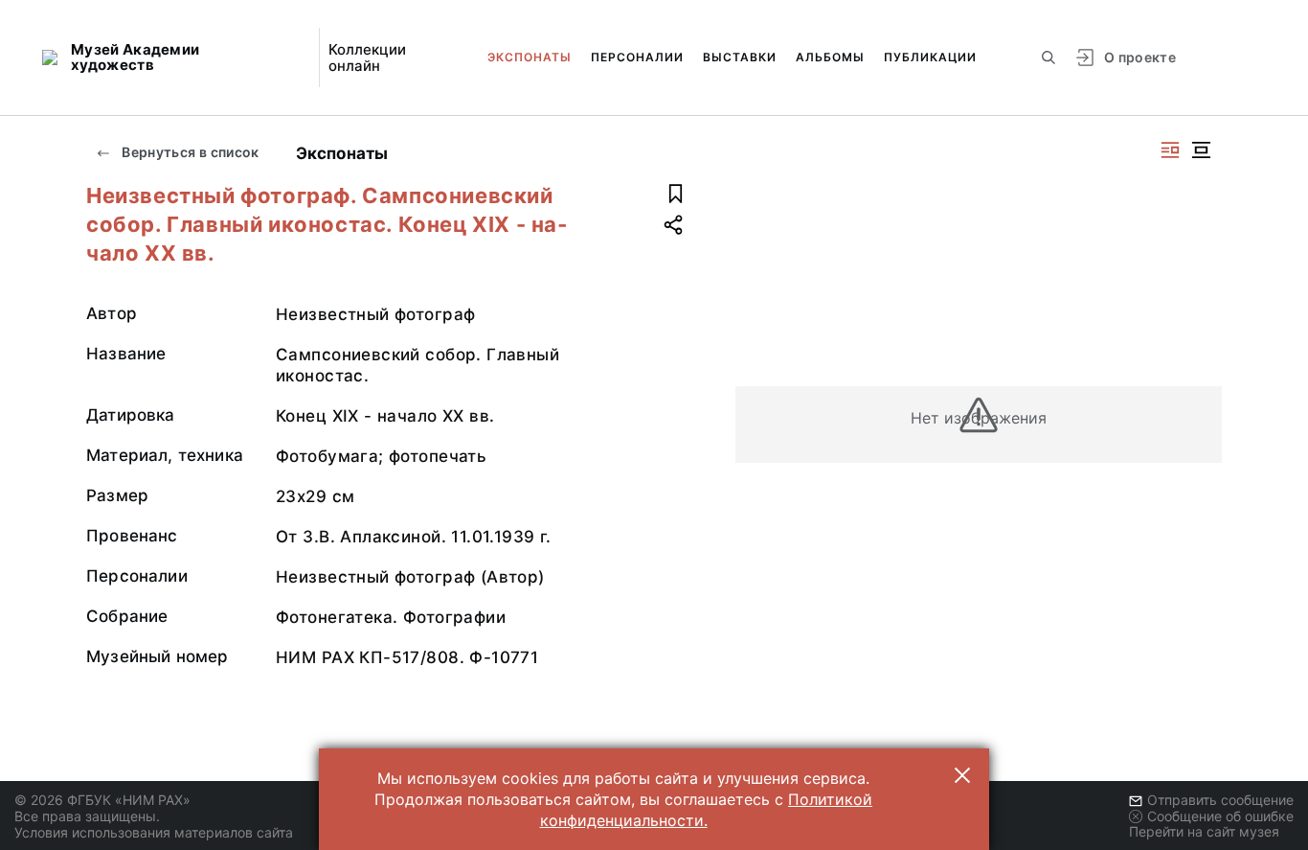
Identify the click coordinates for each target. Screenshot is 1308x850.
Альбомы (830, 57)
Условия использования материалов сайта (153, 832)
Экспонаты (529, 57)
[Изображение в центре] (1200, 150)
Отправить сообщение (1220, 800)
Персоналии (637, 57)
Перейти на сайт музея (1204, 831)
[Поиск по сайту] (1048, 57)
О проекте (1140, 57)
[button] (962, 775)
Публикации (930, 57)
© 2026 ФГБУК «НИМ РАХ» (102, 800)
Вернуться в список (189, 152)
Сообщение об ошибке (1220, 816)
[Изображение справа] (1170, 150)
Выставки (740, 57)
